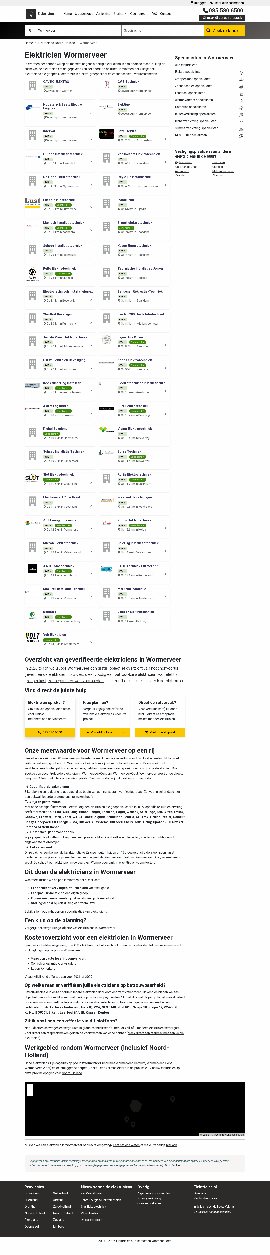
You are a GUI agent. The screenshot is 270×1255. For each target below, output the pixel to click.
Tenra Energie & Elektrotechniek (101, 1200)
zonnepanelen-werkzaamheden (76, 680)
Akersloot (218, 175)
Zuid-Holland (62, 1206)
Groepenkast (84, 14)
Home (67, 14)
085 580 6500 (226, 10)
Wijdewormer (183, 162)
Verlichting (103, 14)
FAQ (154, 14)
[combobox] (160, 30)
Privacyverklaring (149, 1198)
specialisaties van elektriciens (86, 911)
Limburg (58, 1226)
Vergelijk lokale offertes (107, 732)
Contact (165, 14)
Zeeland (58, 1220)
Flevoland (31, 1220)
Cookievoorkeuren (149, 1203)
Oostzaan (218, 162)
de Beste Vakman (224, 1206)
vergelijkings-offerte (57, 928)
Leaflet (206, 1134)
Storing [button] (118, 14)
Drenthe (30, 1206)
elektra (83, 74)
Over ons (200, 1193)
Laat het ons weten (126, 1145)
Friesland (31, 1200)
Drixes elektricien (91, 1219)
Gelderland (60, 1193)
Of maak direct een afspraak (222, 18)
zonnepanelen (121, 74)
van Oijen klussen (92, 1193)
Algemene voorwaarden (153, 1193)
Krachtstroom (139, 14)
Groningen (32, 1193)
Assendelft (182, 171)
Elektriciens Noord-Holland (56, 43)
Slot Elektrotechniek (93, 1206)
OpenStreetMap (222, 1134)
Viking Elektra (89, 1213)
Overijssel (32, 1226)
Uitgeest (217, 166)
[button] (172, 1099)
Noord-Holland (72, 1073)
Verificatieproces (205, 1198)
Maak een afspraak (162, 732)
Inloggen (200, 3)
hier (178, 1165)
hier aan (171, 1145)
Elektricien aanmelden (228, 3)
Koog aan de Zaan (186, 166)
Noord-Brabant (63, 1213)
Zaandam (181, 175)
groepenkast (98, 74)
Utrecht (58, 1200)
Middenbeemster (223, 171)
